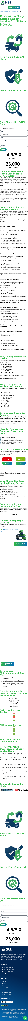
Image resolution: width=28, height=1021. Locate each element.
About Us (4, 981)
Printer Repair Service (7, 973)
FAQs (3, 985)
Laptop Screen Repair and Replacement (21, 544)
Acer (21, 463)
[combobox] (2, 134)
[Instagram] (5, 1002)
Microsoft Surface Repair (8, 971)
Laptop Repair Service (14, 11)
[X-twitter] (8, 1002)
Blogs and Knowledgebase (8, 987)
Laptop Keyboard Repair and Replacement (7, 664)
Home (1, 11)
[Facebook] (2, 1002)
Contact (4, 983)
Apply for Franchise (6, 994)
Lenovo (7, 463)
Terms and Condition (7, 992)
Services (6, 11)
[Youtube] (11, 1002)
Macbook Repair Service (8, 969)
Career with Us (5, 990)
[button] (26, 2)
